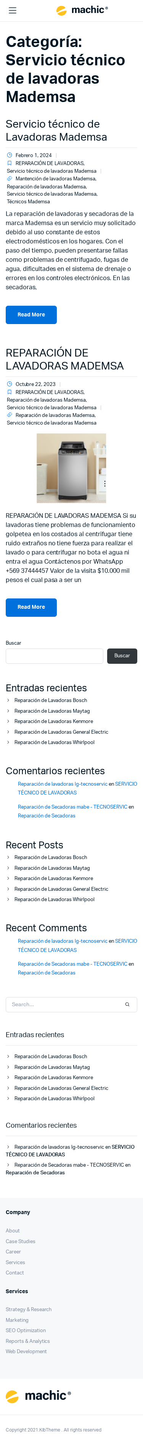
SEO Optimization (26, 1330)
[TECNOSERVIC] (82, 11)
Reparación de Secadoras (47, 816)
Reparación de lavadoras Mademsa (46, 187)
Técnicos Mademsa (28, 201)
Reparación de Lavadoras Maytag (52, 711)
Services (15, 1262)
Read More (31, 315)
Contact (15, 1273)
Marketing (17, 1320)
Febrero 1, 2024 (34, 155)
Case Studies (20, 1241)
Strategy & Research (28, 1309)
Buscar (13, 643)
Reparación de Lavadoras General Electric (61, 732)
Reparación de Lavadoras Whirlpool (54, 742)
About (13, 1231)
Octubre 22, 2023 (36, 384)
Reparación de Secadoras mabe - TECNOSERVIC (72, 807)
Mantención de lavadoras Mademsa (55, 179)
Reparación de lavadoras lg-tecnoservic (63, 784)
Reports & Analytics (28, 1341)
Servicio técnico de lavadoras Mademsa (51, 171)
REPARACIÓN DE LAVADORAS (50, 163)
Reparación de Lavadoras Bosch (50, 700)
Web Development (26, 1351)
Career (13, 1252)
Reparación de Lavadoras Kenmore (53, 721)
